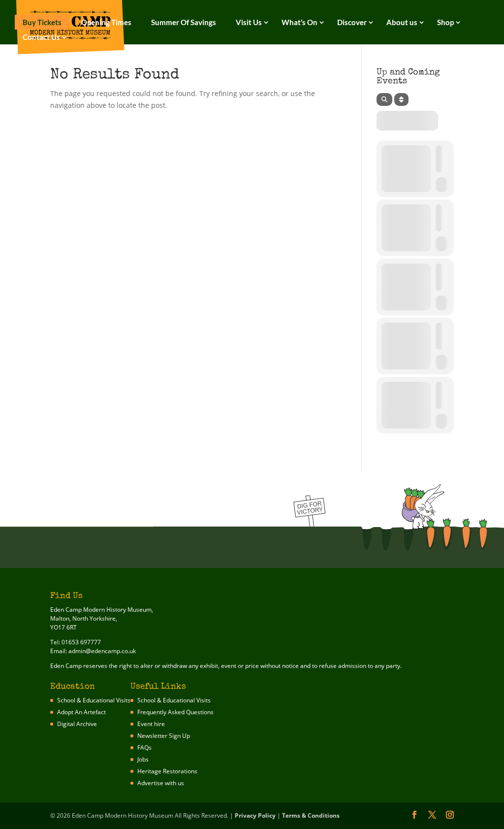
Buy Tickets (42, 22)
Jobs (143, 759)
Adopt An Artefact (81, 712)
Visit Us (249, 22)
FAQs (144, 747)
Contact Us (41, 37)
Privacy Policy (255, 815)
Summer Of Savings (183, 22)
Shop (445, 22)
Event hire (151, 724)
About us (401, 22)
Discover (352, 22)
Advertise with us (160, 783)
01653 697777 (81, 642)
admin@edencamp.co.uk (102, 651)
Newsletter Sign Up (163, 735)
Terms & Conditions (311, 815)
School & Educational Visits (93, 700)
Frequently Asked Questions (175, 712)
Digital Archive (77, 724)
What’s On (299, 22)
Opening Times (106, 22)
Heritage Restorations (167, 771)
